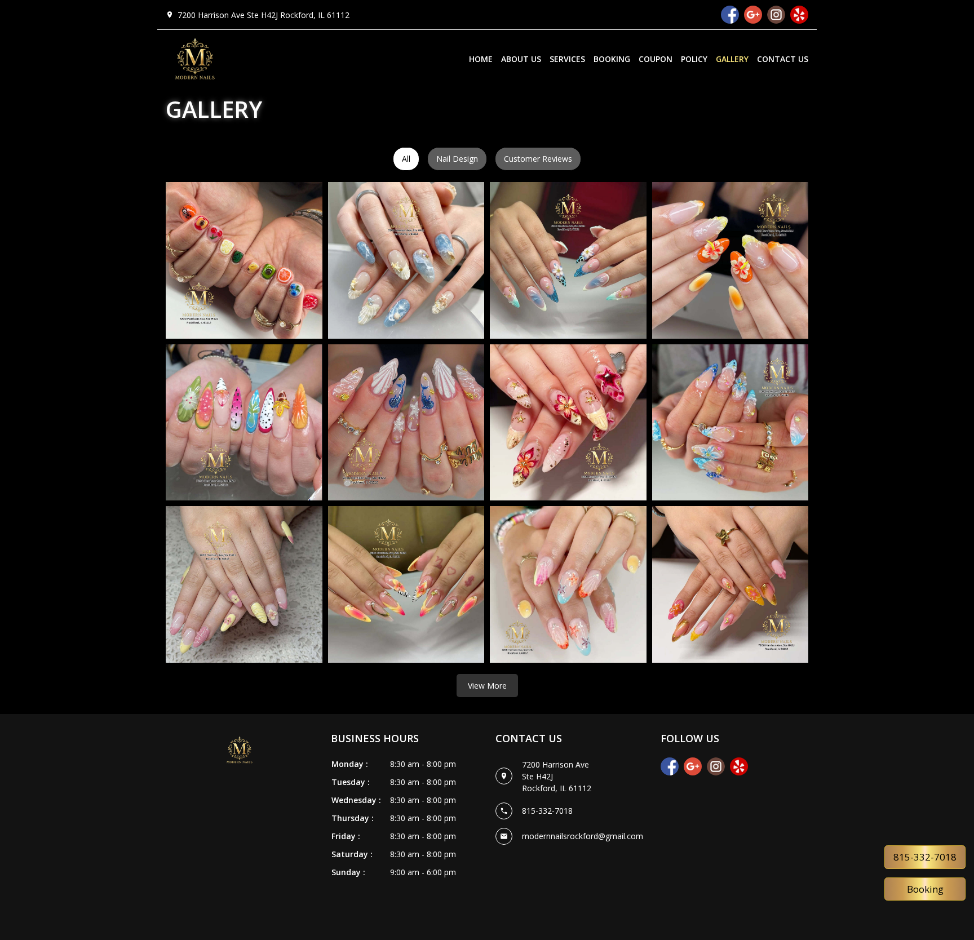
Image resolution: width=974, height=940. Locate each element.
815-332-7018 (925, 856)
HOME (481, 59)
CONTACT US (782, 59)
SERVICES (567, 59)
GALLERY (732, 59)
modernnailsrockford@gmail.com (582, 836)
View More (487, 685)
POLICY (694, 59)
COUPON (655, 59)
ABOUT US (521, 59)
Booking (925, 889)
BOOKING (612, 59)
